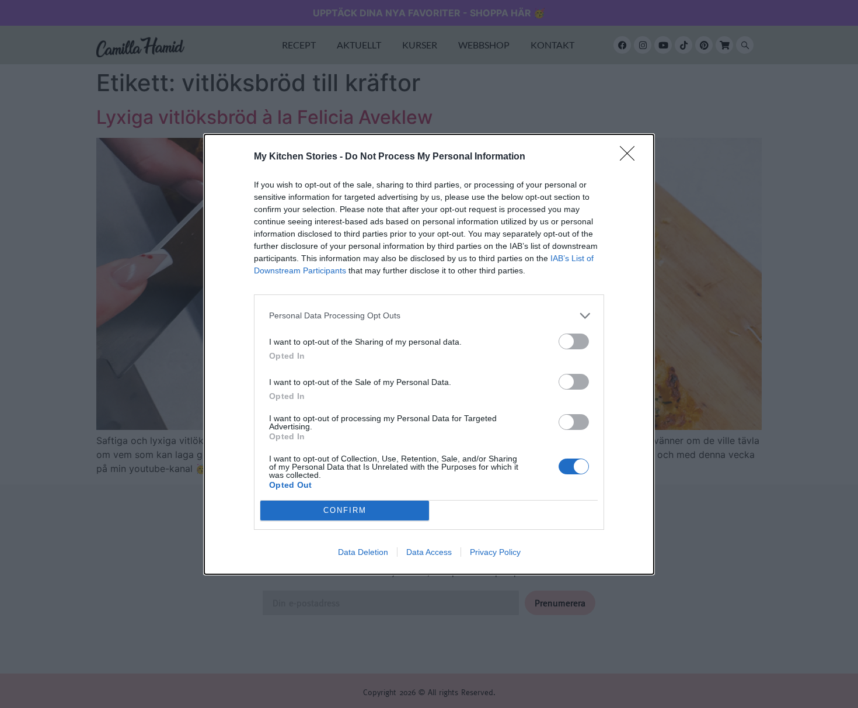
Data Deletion (363, 552)
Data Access (429, 552)
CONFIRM (345, 510)
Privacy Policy (495, 552)
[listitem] (429, 316)
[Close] (631, 157)
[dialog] (429, 354)
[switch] (574, 341)
